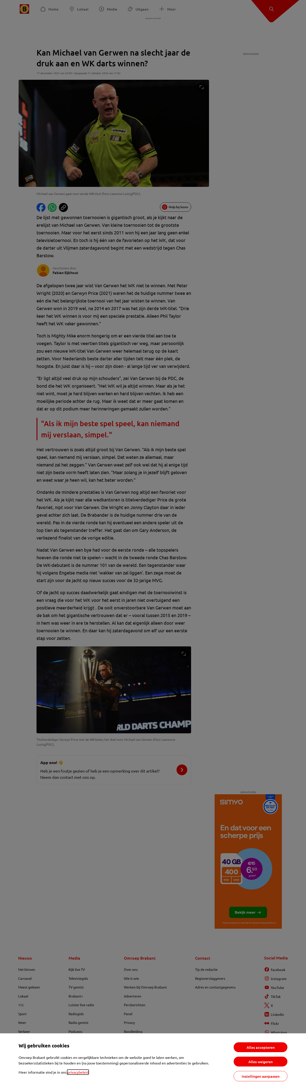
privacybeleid (77, 1072)
